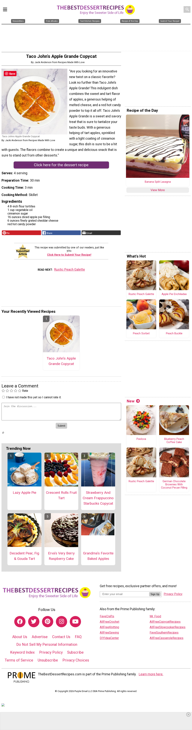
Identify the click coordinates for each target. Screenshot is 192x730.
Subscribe (75, 652)
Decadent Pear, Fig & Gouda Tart (24, 556)
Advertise (40, 637)
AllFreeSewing (109, 632)
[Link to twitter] (33, 621)
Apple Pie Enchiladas (174, 294)
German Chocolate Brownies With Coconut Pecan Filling (174, 484)
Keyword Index (22, 652)
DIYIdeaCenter (109, 638)
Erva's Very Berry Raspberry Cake (61, 556)
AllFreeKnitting (109, 627)
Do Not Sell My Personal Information (46, 644)
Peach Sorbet (141, 333)
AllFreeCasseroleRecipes (166, 638)
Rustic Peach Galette (69, 269)
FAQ (78, 637)
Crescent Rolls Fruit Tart (61, 495)
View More (158, 190)
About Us (19, 637)
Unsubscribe (48, 660)
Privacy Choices (75, 660)
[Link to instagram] (61, 621)
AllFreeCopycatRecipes (165, 621)
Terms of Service (19, 660)
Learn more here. (151, 674)
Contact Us (61, 637)
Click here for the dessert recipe (61, 165)
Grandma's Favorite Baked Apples (98, 556)
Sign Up (155, 594)
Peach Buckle (174, 333)
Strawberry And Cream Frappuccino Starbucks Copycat (98, 498)
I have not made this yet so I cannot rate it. (33, 397)
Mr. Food (155, 616)
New (130, 401)
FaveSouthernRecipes (164, 632)
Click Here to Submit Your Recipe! (69, 254)
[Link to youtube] (75, 621)
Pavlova (141, 439)
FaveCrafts (107, 616)
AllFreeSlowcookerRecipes (167, 627)
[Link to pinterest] (47, 621)
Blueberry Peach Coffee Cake (174, 441)
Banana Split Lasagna (158, 181)
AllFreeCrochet (109, 621)
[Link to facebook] (20, 621)
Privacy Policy (51, 652)
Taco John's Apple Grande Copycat (61, 361)
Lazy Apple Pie (24, 492)
